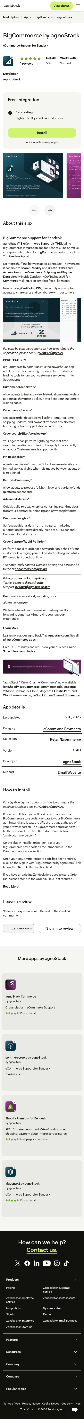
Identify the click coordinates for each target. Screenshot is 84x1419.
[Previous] (34, 210)
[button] (38, 1280)
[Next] (49, 210)
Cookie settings (71, 1403)
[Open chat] (74, 1409)
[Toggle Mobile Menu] (78, 6)
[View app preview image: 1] (33, 175)
